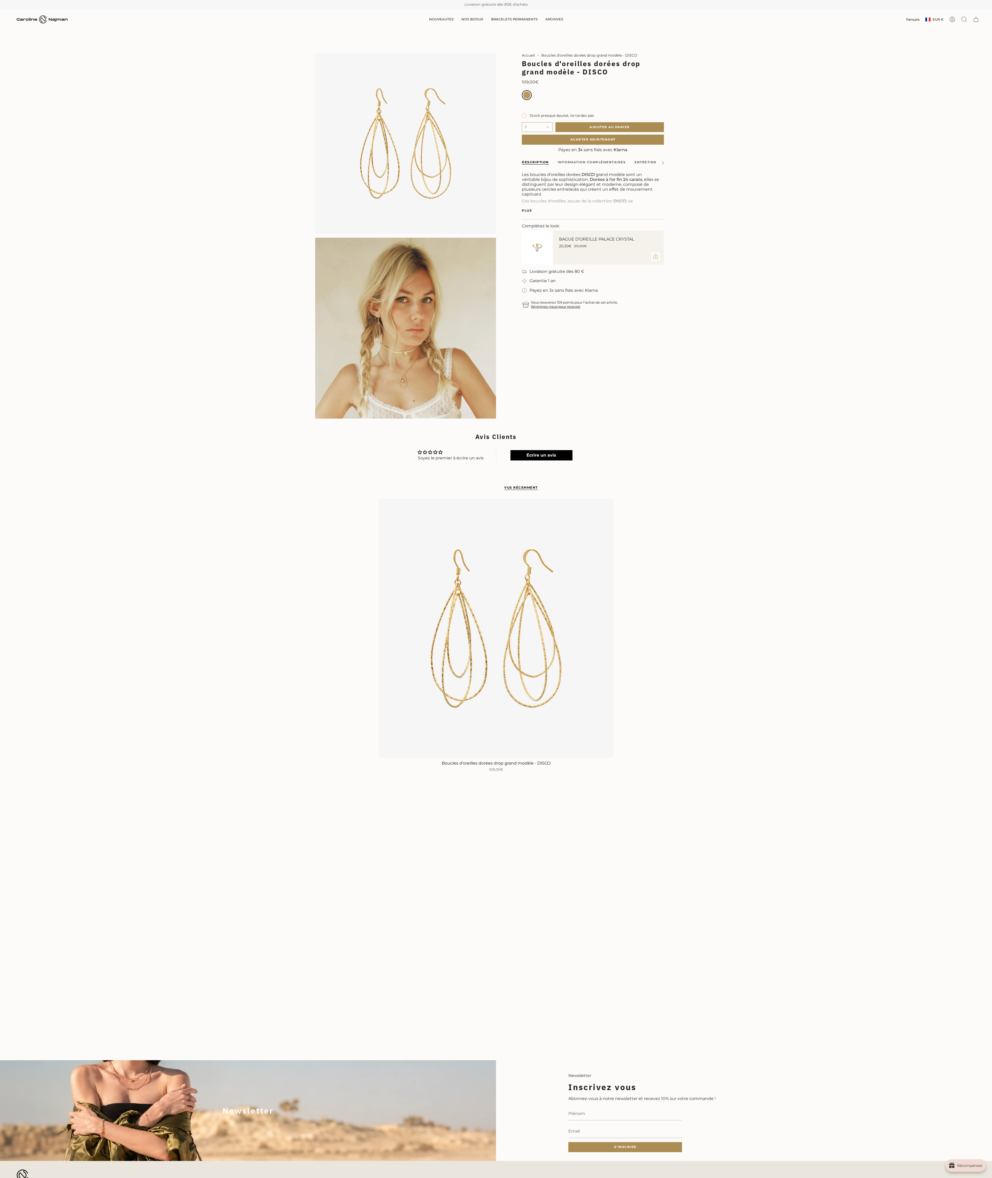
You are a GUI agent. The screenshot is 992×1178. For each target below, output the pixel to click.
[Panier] (976, 19)
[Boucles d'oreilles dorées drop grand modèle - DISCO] (496, 628)
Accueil (528, 55)
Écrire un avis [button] (541, 455)
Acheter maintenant (593, 139)
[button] (441, 19)
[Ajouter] (656, 256)
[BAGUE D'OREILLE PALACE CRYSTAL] (537, 247)
